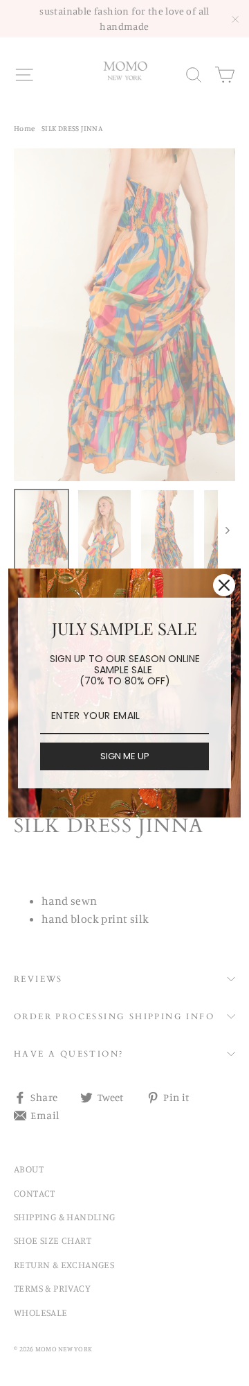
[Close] (224, 585)
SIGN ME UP (124, 756)
